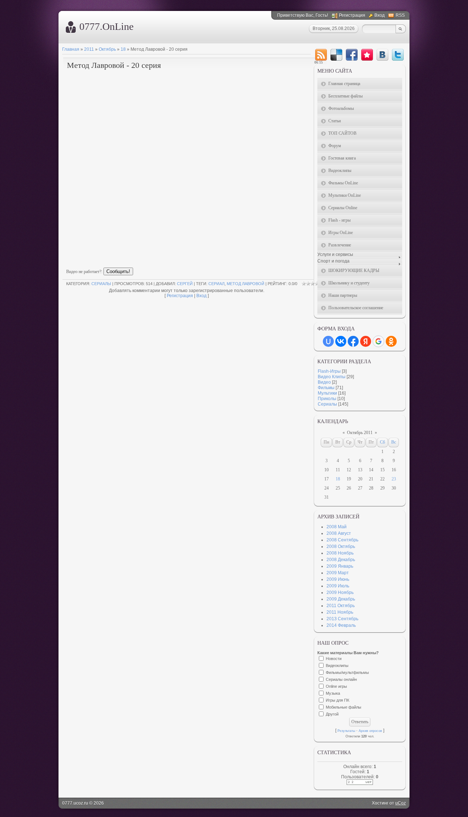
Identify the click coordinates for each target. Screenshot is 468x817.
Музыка (333, 693)
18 (123, 49)
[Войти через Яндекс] (365, 341)
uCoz (400, 803)
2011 (89, 49)
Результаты (346, 731)
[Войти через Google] (378, 341)
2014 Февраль (341, 625)
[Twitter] (398, 55)
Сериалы (101, 283)
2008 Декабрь (341, 559)
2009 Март (338, 572)
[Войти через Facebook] (353, 341)
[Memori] (367, 55)
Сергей (185, 283)
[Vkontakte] (382, 55)
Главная (70, 49)
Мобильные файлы (343, 707)
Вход (379, 15)
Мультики (327, 393)
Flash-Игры (329, 371)
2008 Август (339, 533)
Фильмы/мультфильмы (347, 672)
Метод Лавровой (245, 283)
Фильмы (326, 387)
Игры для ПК (337, 700)
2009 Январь (340, 566)
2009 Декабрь (341, 599)
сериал (216, 283)
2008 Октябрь (341, 546)
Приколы (327, 398)
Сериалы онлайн (341, 679)
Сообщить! (118, 271)
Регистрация (352, 15)
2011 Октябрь (341, 605)
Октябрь (107, 49)
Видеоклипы (337, 665)
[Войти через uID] (328, 341)
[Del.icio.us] (336, 55)
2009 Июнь (338, 579)
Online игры (336, 686)
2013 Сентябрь (342, 618)
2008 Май (337, 526)
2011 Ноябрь (340, 612)
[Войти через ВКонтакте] (340, 341)
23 (394, 479)
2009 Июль (338, 585)
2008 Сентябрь (342, 539)
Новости (333, 658)
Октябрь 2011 (360, 432)
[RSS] (321, 55)
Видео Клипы (332, 376)
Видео (324, 382)
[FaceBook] (352, 55)
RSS (400, 15)
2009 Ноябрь (340, 592)
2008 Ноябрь (340, 553)
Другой (332, 714)
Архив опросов (370, 731)
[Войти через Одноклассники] (391, 341)
